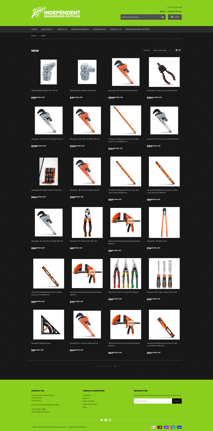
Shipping (86, 395)
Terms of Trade (88, 401)
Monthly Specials (80, 29)
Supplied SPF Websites (77, 427)
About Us (62, 29)
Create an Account (175, 11)
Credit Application (90, 404)
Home (34, 29)
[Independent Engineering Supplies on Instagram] (110, 420)
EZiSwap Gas (99, 29)
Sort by (146, 50)
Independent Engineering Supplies (51, 427)
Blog (85, 407)
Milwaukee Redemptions (137, 29)
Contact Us (115, 29)
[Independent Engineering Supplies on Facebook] (106, 420)
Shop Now (46, 29)
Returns (86, 398)
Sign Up (177, 401)
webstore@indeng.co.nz (41, 412)
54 (115, 366)
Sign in (162, 11)
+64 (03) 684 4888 (38, 409)
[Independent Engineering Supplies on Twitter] (102, 420)
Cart (176, 17)
